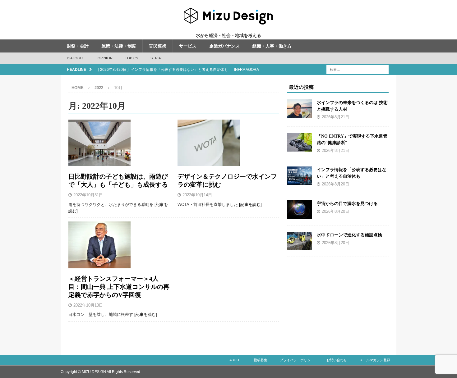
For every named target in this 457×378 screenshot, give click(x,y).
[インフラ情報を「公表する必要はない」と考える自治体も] (299, 175)
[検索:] (357, 69)
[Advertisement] (338, 302)
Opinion (105, 58)
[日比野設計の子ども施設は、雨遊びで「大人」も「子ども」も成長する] (119, 143)
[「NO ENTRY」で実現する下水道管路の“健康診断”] (299, 142)
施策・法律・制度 (118, 45)
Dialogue (76, 58)
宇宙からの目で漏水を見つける (347, 203)
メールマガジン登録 (374, 360)
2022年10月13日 (88, 305)
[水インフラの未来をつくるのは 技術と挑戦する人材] (299, 108)
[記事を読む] (250, 204)
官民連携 (157, 45)
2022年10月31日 (88, 195)
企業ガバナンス (224, 45)
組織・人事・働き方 (272, 45)
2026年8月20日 (335, 184)
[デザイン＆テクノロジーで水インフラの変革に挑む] (228, 143)
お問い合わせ (336, 360)
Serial (156, 58)
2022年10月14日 (197, 195)
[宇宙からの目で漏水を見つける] (299, 209)
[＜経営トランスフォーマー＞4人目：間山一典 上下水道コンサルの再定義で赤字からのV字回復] (119, 244)
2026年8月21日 (335, 117)
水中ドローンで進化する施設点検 (349, 235)
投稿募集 (260, 360)
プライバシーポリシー (297, 360)
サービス (187, 45)
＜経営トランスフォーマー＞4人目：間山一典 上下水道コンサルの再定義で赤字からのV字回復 (118, 286)
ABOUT (235, 360)
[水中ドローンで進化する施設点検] (299, 241)
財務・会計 (78, 45)
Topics (131, 58)
